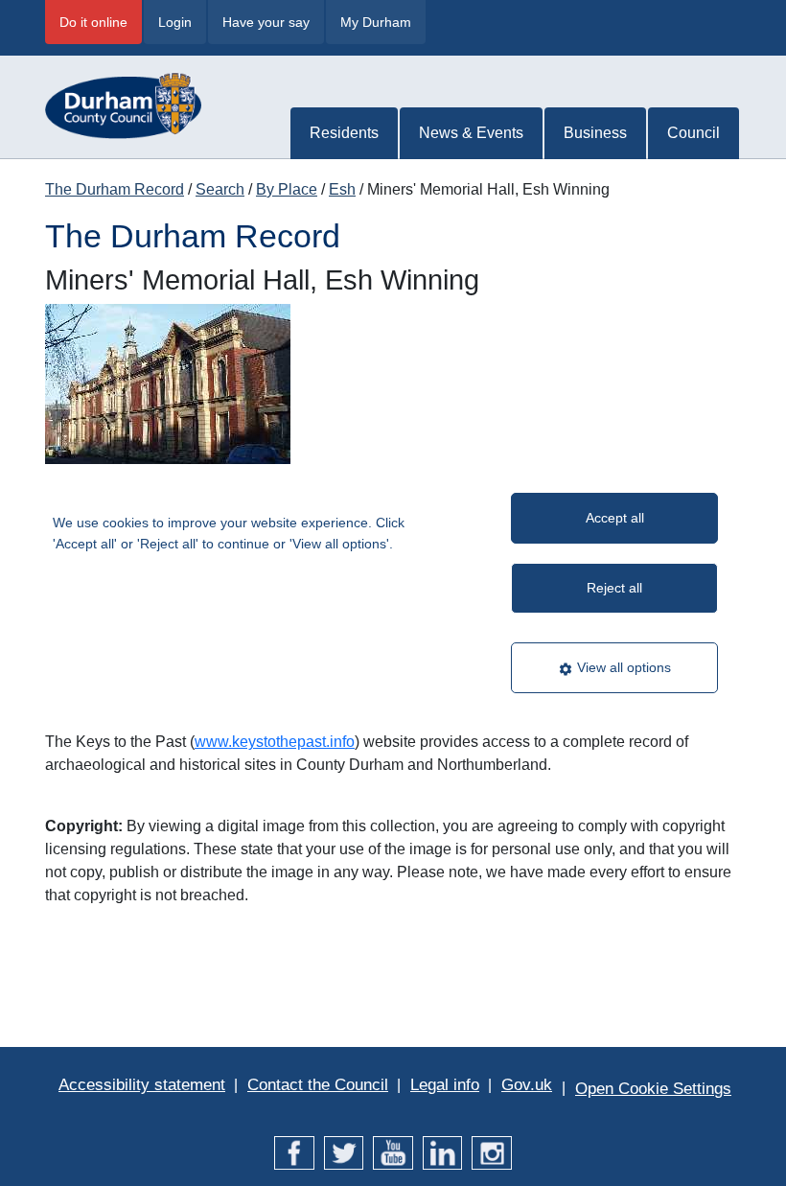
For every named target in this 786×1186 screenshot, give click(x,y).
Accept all (615, 517)
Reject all (614, 587)
